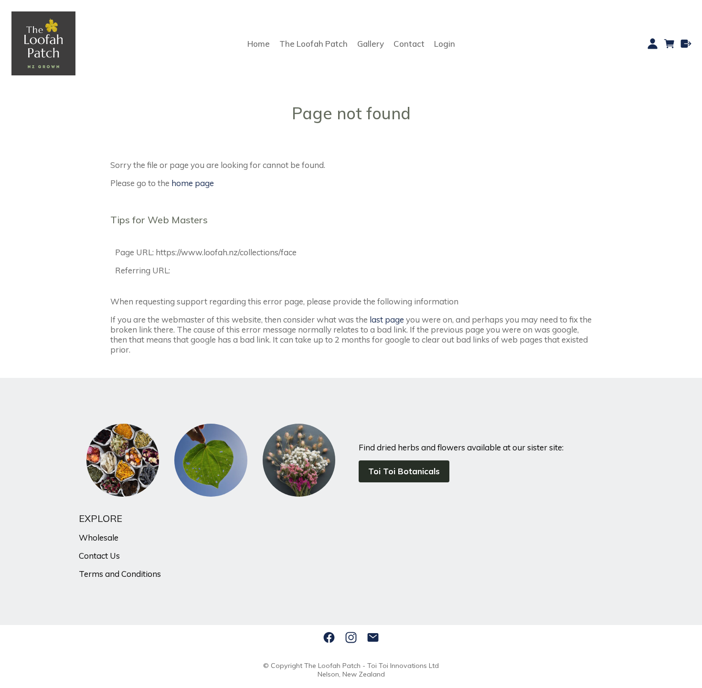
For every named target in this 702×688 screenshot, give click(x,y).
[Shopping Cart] (669, 44)
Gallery (370, 44)
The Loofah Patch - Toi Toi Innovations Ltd (371, 665)
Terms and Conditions (120, 574)
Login (444, 44)
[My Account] (652, 44)
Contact (409, 44)
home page (192, 183)
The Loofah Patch (313, 44)
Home (258, 44)
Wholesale (98, 537)
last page (387, 319)
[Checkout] (686, 44)
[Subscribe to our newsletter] (373, 637)
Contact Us (99, 556)
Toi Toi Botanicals (404, 471)
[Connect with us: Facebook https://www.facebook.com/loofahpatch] (329, 637)
